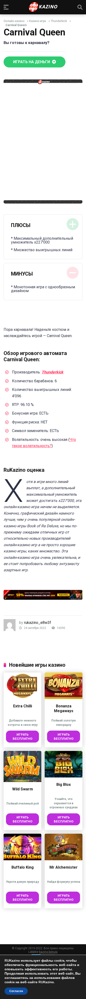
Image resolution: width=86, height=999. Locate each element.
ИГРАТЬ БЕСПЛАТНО (22, 736)
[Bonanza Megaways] (63, 697)
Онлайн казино (14, 21)
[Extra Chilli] (22, 697)
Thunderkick (59, 21)
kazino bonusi (48, 952)
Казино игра (37, 21)
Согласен (16, 991)
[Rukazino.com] (43, 7)
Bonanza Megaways (63, 708)
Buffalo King (22, 867)
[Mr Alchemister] (63, 859)
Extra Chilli (22, 706)
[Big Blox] (63, 776)
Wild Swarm (22, 789)
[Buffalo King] (22, 859)
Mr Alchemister (63, 867)
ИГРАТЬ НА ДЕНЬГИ (32, 62)
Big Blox (63, 784)
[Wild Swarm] (22, 780)
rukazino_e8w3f (37, 622)
